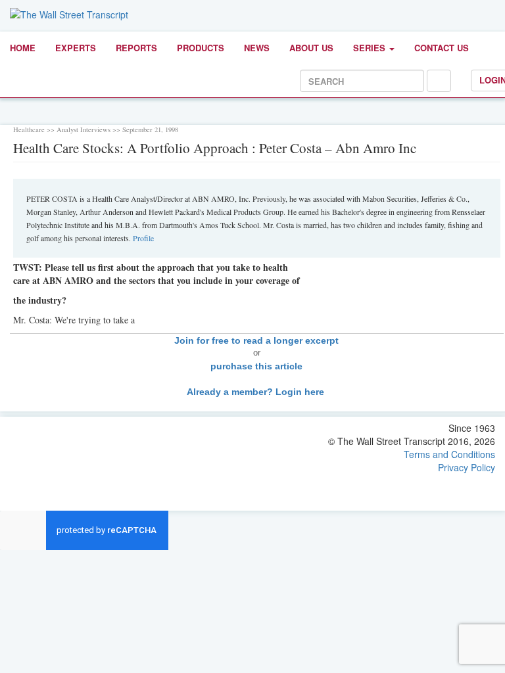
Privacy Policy (466, 467)
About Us (311, 47)
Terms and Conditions (449, 454)
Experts (75, 47)
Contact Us (441, 47)
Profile (143, 238)
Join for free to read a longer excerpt (256, 340)
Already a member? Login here (257, 391)
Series (370, 47)
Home (23, 47)
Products (200, 47)
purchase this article (256, 366)
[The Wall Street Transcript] (69, 13)
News (257, 47)
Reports (136, 47)
